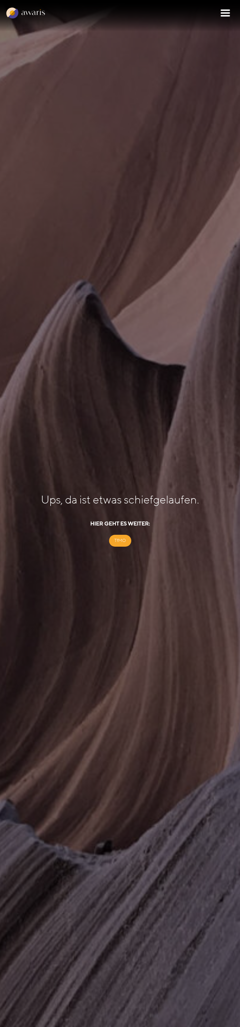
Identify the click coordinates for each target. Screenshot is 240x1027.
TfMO (120, 541)
